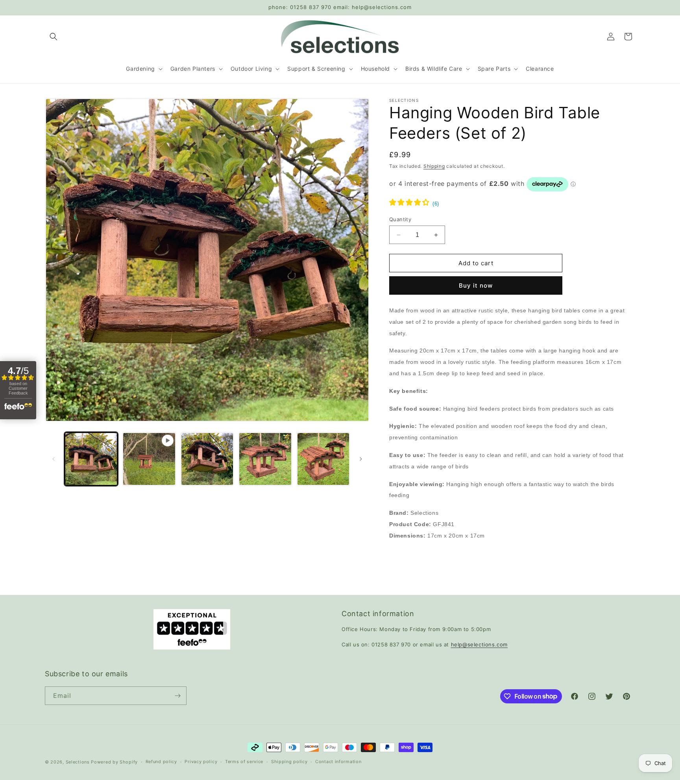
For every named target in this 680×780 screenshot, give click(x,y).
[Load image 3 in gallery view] (265, 459)
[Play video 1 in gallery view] (149, 459)
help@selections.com (479, 644)
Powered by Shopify (114, 762)
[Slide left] (53, 459)
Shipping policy (289, 761)
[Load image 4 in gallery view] (323, 459)
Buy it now (476, 285)
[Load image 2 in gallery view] (207, 459)
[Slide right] (361, 459)
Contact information (338, 761)
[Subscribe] (177, 695)
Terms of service (244, 761)
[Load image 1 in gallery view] (91, 459)
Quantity (400, 219)
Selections (78, 762)
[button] (53, 36)
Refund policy (161, 761)
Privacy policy (201, 761)
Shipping (434, 166)
